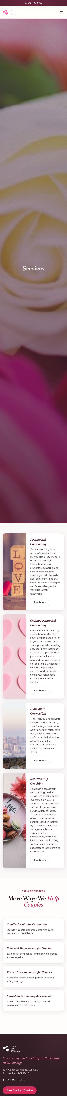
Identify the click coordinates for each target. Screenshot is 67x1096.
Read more (40, 602)
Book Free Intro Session (20, 1090)
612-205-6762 (35, 3)
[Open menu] (61, 12)
